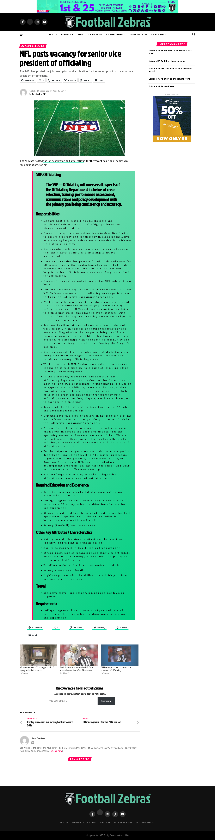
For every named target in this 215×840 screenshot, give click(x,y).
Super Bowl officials (145, 822)
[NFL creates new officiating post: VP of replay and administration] (38, 655)
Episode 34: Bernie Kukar (161, 86)
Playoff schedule (158, 34)
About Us (64, 822)
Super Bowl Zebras (138, 34)
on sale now (56, 751)
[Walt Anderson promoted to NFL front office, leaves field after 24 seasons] (79, 655)
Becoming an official (115, 34)
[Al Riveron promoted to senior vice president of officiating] (119, 655)
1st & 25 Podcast (94, 34)
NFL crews (91, 822)
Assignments (67, 34)
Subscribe (106, 700)
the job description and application (63, 161)
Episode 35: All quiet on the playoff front (169, 79)
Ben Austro (36, 94)
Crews (80, 34)
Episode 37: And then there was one (166, 61)
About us (53, 34)
